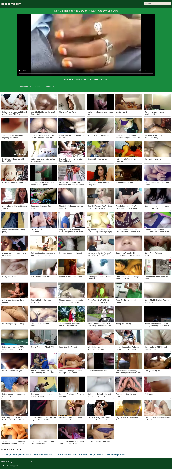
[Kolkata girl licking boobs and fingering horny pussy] (100, 384)
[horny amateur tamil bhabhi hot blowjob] (71, 125)
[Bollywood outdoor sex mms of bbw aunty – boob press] (43, 243)
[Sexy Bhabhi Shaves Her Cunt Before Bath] (43, 102)
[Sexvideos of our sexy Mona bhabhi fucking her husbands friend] (14, 431)
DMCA (8, 466)
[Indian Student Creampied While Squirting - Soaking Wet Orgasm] (128, 220)
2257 (3, 466)
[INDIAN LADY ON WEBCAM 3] (43, 267)
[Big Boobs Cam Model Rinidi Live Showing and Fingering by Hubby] (100, 220)
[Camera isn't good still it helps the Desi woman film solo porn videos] (128, 243)
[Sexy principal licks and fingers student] (14, 196)
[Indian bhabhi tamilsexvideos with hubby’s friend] (14, 384)
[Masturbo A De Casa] (71, 102)
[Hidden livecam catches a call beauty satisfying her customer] (157, 314)
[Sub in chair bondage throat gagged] (14, 290)
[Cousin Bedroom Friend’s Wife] (43, 337)
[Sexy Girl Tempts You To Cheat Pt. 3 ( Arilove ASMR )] (100, 196)
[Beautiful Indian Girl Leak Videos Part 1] (43, 290)
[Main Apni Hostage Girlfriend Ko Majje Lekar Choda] (71, 361)
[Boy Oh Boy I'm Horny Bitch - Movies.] (128, 408)
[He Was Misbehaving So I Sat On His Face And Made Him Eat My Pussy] (43, 125)
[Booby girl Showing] (128, 314)
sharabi (104, 79)
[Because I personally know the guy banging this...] (157, 196)
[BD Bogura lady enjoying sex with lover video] (157, 102)
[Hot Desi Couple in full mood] (71, 243)
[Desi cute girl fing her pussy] (14, 314)
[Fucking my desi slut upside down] (128, 384)
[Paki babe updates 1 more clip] (14, 173)
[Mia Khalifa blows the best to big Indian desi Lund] (100, 337)
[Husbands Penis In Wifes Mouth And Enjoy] (157, 125)
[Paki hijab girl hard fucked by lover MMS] (14, 149)
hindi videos (94, 79)
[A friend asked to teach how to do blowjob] (14, 243)
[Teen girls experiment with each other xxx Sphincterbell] (71, 431)
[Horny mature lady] (14, 267)
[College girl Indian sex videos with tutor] (100, 267)
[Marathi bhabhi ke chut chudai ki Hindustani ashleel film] (71, 290)
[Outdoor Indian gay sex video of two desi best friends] (71, 314)
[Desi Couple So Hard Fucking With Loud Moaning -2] (43, 431)
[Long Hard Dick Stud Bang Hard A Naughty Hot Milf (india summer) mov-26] (71, 220)
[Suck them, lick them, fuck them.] (43, 196)
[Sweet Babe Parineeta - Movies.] (157, 243)
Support (14, 466)
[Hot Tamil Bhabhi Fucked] (157, 149)
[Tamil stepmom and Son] (100, 361)
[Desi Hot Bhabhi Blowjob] (14, 361)
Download (49, 87)
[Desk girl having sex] (157, 361)
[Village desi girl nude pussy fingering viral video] (14, 125)
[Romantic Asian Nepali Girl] (100, 125)
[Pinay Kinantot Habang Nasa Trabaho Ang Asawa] (71, 408)
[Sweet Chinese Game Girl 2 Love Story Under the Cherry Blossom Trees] (100, 314)
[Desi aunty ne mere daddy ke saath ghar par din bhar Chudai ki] (128, 361)
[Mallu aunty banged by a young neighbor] (100, 102)
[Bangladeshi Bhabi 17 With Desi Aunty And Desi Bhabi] (128, 196)
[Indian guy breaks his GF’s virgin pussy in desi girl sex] (14, 337)
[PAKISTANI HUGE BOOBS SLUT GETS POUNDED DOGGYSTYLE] (100, 290)
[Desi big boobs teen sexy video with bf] (157, 173)
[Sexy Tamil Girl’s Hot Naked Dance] (128, 290)
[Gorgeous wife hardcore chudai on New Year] (157, 408)
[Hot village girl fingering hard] (100, 431)
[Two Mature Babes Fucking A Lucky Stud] (100, 173)
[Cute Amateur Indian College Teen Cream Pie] (128, 267)
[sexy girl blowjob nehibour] (128, 173)
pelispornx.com (11, 3)
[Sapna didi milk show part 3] (100, 149)
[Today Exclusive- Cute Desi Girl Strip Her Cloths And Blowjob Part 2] (43, 408)
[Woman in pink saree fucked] (71, 267)
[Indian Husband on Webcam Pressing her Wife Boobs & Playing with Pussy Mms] (128, 337)
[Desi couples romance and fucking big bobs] (43, 384)
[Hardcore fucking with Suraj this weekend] (71, 384)
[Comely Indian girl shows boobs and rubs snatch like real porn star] (157, 220)
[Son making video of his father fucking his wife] (71, 149)
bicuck (72, 79)
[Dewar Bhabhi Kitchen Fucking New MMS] (157, 290)
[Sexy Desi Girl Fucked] (71, 337)
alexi (86, 79)
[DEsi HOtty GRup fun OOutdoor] (43, 220)
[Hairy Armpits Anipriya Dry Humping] (128, 149)
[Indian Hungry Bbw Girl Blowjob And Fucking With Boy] (14, 102)
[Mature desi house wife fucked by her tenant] (43, 149)
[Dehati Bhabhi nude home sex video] (157, 267)
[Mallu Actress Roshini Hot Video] (43, 314)
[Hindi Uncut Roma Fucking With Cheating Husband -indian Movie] (43, 361)
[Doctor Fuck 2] (128, 102)
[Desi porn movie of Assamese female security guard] (43, 173)
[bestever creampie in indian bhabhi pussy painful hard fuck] (128, 125)
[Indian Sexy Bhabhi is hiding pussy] (14, 220)
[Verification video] (157, 384)
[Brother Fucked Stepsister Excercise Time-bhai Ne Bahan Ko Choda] (71, 173)
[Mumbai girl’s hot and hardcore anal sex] (71, 196)
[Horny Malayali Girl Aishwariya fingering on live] (157, 337)
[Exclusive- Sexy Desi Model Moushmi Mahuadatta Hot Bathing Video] (100, 408)
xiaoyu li (79, 79)
